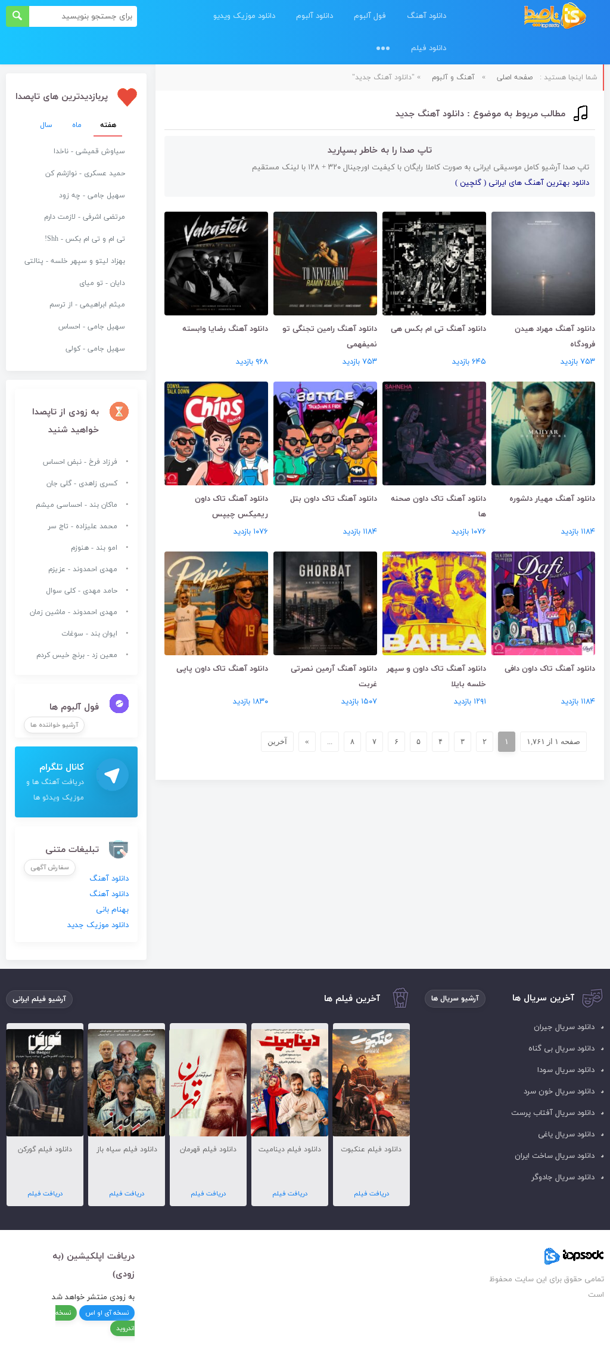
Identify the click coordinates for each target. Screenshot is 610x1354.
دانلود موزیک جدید (98, 925)
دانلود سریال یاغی (566, 1134)
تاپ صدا (555, 16)
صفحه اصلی (515, 77)
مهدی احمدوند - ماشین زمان (73, 612)
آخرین (277, 741)
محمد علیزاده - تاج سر (82, 526)
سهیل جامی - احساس (91, 326)
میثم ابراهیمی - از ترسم (87, 304)
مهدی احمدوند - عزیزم (82, 569)
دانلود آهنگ (426, 16)
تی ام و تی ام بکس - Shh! (85, 239)
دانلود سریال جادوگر (563, 1177)
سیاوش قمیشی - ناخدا (89, 151)
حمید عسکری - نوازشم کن (85, 173)
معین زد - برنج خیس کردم (76, 655)
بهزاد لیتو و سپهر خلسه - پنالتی (74, 261)
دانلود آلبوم (314, 16)
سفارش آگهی (49, 867)
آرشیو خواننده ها (54, 725)
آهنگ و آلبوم (453, 77)
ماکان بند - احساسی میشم (76, 505)
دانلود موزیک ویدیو (244, 16)
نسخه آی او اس (107, 1313)
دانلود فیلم (428, 48)
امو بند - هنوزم (94, 548)
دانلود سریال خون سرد (559, 1091)
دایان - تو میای (102, 283)
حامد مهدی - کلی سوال (81, 591)
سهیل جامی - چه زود (92, 195)
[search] (17, 16)
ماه (77, 125)
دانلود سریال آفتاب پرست (553, 1113)
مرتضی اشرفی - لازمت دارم (84, 217)
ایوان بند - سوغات (89, 634)
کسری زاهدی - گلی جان (81, 483)
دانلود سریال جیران (564, 1027)
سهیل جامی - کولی (95, 349)
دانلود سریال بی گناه (561, 1048)
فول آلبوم (370, 16)
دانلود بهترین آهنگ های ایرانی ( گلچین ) (522, 183)
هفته (108, 125)
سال (46, 125)
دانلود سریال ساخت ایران (555, 1156)
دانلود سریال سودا (566, 1070)
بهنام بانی (112, 909)
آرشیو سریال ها (455, 998)
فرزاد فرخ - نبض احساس (80, 462)
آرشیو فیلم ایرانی (39, 999)
